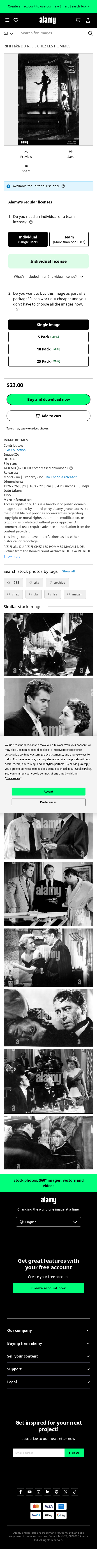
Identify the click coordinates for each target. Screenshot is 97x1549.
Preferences (48, 802)
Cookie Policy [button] (83, 768)
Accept (48, 791)
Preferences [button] (13, 778)
